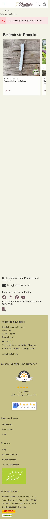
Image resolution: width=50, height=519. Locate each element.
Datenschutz (7, 429)
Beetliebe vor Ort (9, 454)
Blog (4, 449)
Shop (7, 10)
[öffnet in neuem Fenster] (24, 406)
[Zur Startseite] (24, 4)
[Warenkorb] (44, 4)
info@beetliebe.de (10, 354)
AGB (4, 434)
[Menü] (4, 3)
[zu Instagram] (10, 297)
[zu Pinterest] (17, 297)
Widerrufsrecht (9, 459)
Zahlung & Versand (10, 464)
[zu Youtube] (23, 297)
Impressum (7, 424)
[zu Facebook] (4, 297)
